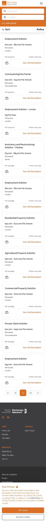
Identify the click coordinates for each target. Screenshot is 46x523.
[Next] (38, 392)
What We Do (7, 452)
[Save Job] (7, 63)
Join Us (5, 459)
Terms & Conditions (9, 475)
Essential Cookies (23, 517)
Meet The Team (8, 455)
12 (15, 393)
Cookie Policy (34, 498)
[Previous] (8, 392)
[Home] (9, 3)
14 (31, 393)
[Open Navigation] (41, 3)
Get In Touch (30, 431)
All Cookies (23, 510)
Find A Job (6, 431)
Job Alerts (6, 438)
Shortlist (5, 434)
